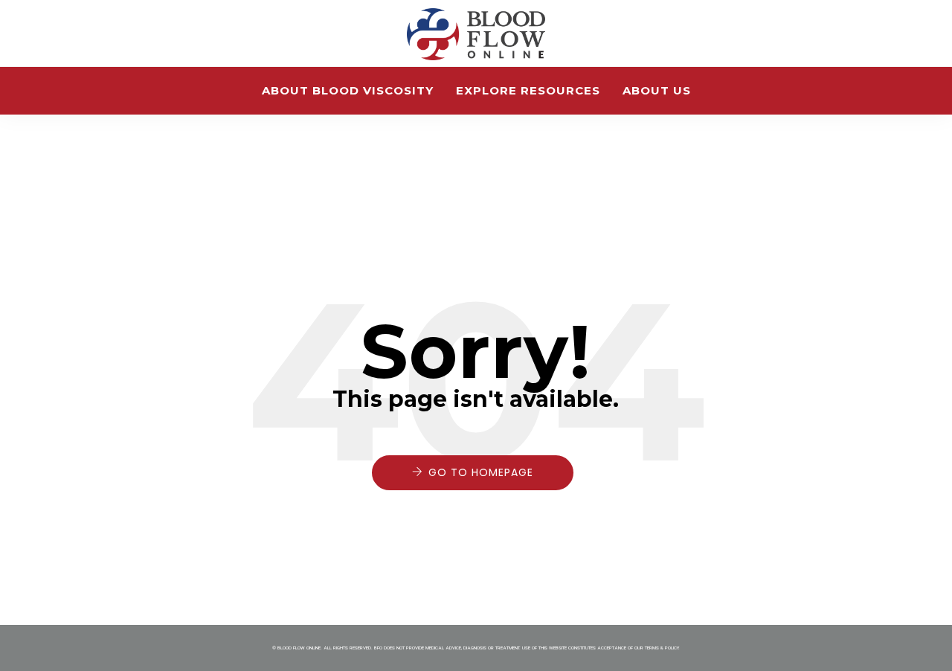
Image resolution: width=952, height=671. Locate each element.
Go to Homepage (480, 472)
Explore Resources (528, 90)
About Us (657, 90)
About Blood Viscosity (348, 90)
